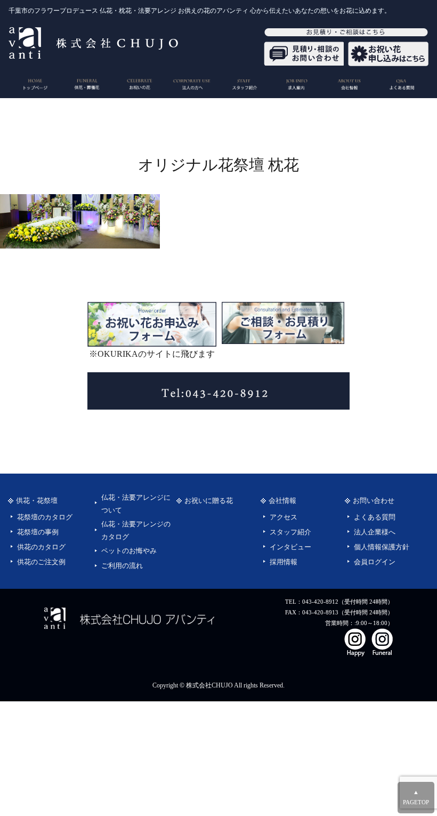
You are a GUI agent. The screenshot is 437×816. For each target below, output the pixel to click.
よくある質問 (374, 517)
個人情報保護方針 (381, 547)
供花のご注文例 (41, 562)
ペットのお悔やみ (129, 551)
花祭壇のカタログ (44, 517)
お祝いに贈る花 (208, 501)
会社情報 (282, 501)
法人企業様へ (374, 532)
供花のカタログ (41, 547)
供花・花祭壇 (37, 501)
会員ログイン (374, 562)
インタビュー (290, 547)
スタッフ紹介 (290, 532)
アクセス (283, 517)
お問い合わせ (373, 501)
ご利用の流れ (122, 566)
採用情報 (283, 562)
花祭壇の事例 (38, 532)
